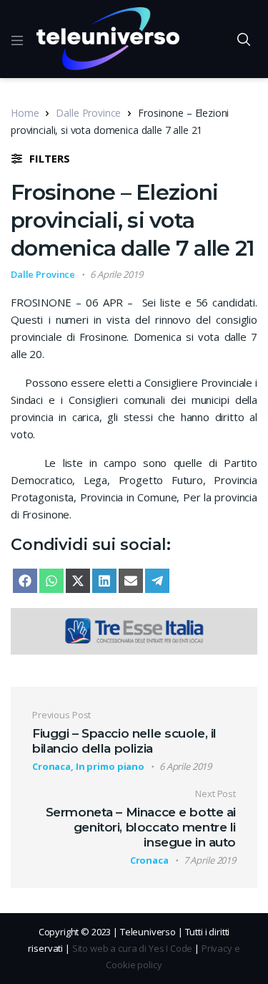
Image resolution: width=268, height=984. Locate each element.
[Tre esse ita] (134, 629)
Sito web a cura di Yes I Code (132, 948)
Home (25, 113)
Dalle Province (88, 113)
